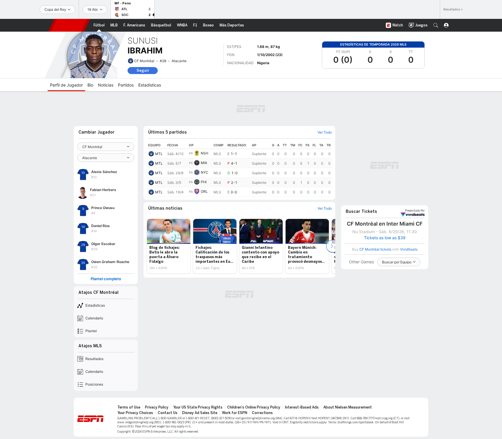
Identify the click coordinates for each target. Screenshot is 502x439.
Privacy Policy (156, 407)
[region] (239, 169)
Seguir (143, 70)
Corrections (262, 413)
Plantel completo (106, 279)
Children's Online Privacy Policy (253, 407)
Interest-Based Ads (302, 407)
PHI (204, 182)
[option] (168, 246)
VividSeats (415, 211)
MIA (204, 163)
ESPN (69, 25)
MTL (159, 154)
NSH (204, 153)
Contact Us (168, 413)
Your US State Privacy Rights (198, 407)
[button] (435, 25)
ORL (204, 191)
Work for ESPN (234, 413)
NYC (204, 172)
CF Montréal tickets (375, 249)
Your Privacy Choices (135, 413)
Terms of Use (128, 407)
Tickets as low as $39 (385, 237)
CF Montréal (144, 61)
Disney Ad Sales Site (199, 413)
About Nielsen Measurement (347, 407)
